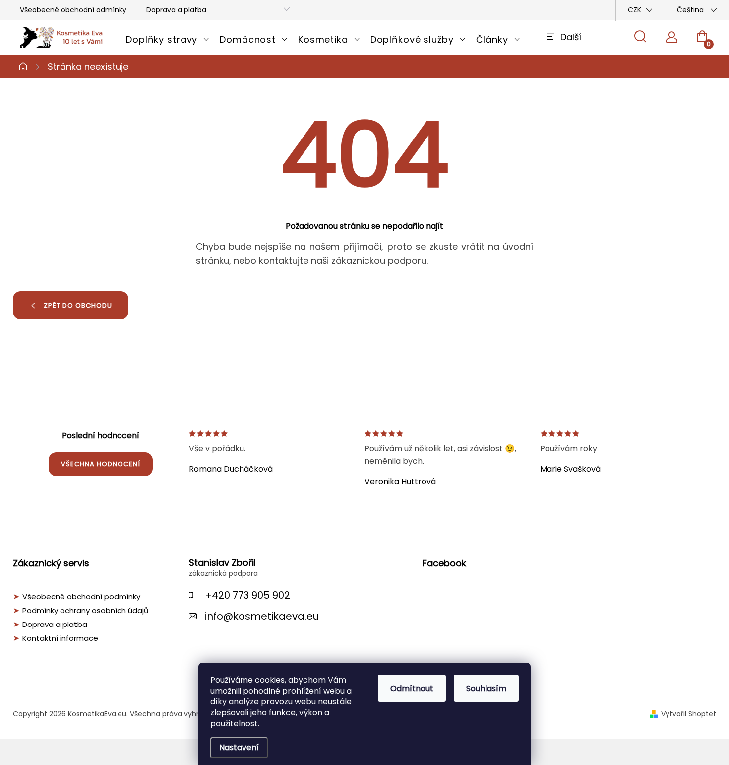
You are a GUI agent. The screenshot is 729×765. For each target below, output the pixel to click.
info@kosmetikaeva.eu (262, 616)
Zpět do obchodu (78, 305)
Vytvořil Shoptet (688, 714)
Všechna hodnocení (100, 464)
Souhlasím (486, 688)
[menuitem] (168, 40)
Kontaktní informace (60, 638)
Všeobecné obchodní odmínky (73, 10)
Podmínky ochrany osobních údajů (85, 610)
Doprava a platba (176, 10)
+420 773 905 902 (247, 595)
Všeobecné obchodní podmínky (81, 596)
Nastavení (239, 747)
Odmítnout (411, 688)
